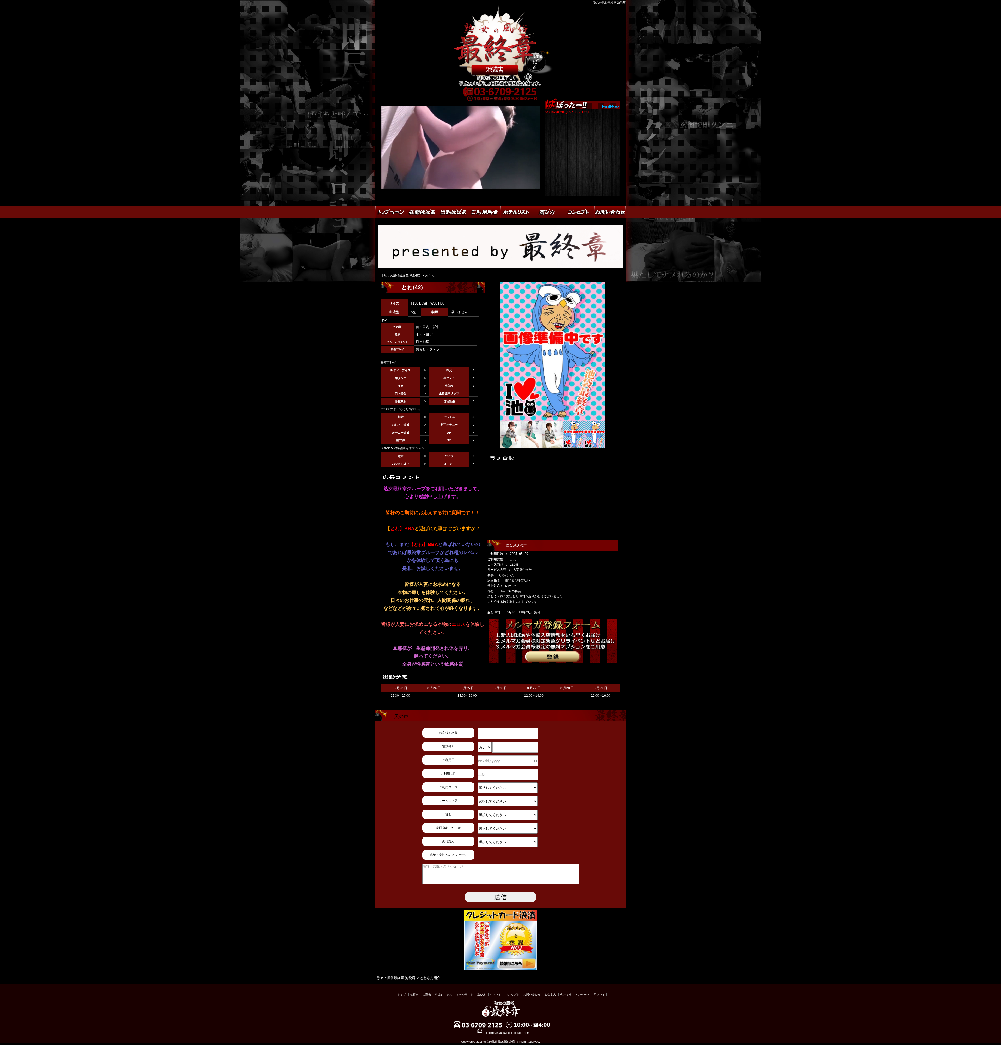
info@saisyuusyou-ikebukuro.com (507, 1032)
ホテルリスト (464, 994)
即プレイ (599, 994)
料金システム (443, 994)
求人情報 (565, 994)
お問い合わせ (532, 994)
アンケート (582, 994)
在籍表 (414, 994)
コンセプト (512, 994)
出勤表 (427, 994)
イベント (495, 994)
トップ (402, 994)
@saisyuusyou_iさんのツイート (567, 112)
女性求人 (550, 994)
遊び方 (481, 994)
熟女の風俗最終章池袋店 (499, 1041)
